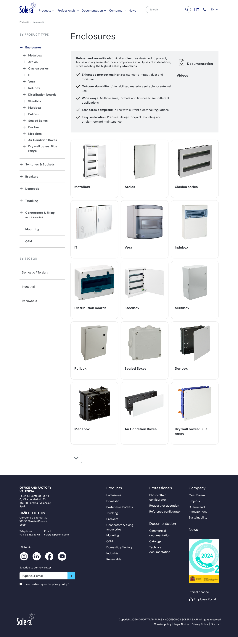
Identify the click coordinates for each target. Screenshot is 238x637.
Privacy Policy (200, 624)
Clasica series (38, 68)
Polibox (33, 114)
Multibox (34, 108)
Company (115, 10)
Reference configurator (165, 511)
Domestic (32, 189)
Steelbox (34, 101)
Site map (216, 624)
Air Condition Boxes (42, 140)
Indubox (34, 88)
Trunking (31, 201)
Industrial (28, 287)
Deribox (34, 127)
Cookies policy (162, 624)
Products (45, 10)
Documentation (92, 10)
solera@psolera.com (56, 534)
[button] (205, 9)
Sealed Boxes (38, 121)
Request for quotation (164, 506)
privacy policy (59, 584)
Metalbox (35, 55)
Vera (31, 81)
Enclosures (33, 47)
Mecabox (35, 134)
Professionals (66, 10)
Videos (182, 75)
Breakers (31, 176)
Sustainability (198, 517)
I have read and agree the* (46, 584)
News (132, 10)
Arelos (33, 62)
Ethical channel (199, 592)
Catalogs (155, 541)
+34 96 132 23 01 (30, 534)
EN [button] (213, 9)
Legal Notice (181, 624)
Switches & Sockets (40, 164)
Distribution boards (42, 95)
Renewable (29, 301)
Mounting (32, 229)
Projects (194, 501)
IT (29, 75)
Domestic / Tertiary (35, 272)
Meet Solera (197, 495)
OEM (28, 241)
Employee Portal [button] (205, 599)
